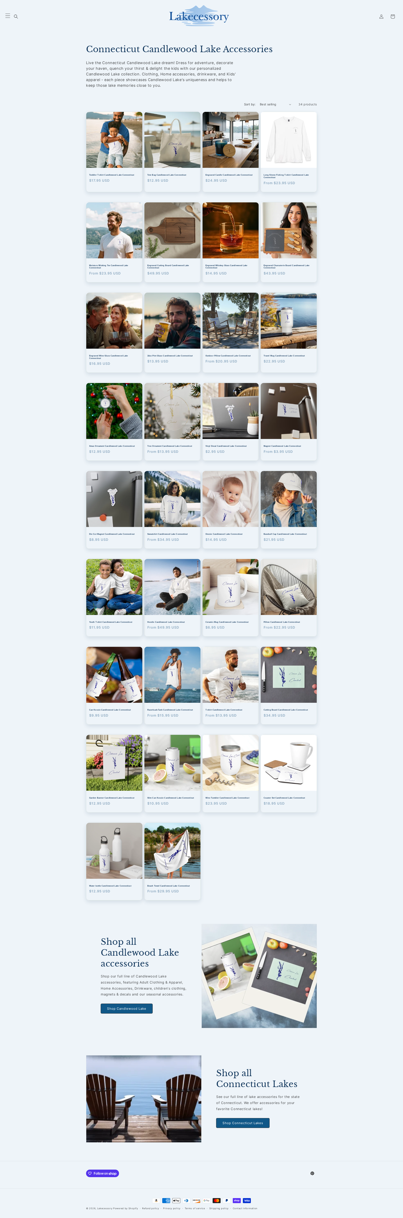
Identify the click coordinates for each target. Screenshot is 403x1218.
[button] (16, 16)
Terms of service (195, 1208)
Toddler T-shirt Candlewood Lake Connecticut (111, 175)
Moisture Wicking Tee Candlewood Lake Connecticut (108, 266)
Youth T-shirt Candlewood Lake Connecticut (110, 622)
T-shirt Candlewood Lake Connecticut (223, 710)
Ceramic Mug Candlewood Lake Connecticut (227, 622)
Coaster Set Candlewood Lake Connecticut (284, 798)
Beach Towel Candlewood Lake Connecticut (168, 886)
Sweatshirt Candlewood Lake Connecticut (167, 534)
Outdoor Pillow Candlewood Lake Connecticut (228, 356)
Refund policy (150, 1208)
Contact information (245, 1208)
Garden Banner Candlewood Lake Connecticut (111, 798)
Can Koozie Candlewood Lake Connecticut (110, 710)
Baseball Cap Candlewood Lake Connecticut (285, 534)
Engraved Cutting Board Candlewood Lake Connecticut (168, 266)
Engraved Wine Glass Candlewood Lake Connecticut (108, 357)
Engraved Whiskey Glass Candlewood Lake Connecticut (226, 266)
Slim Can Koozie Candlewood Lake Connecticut (170, 798)
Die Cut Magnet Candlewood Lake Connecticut (112, 534)
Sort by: (250, 104)
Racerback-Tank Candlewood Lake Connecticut (170, 710)
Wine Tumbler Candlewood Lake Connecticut (227, 798)
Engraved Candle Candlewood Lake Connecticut (229, 175)
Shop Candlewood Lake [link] (126, 1009)
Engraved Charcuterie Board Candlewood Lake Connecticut (286, 266)
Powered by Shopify (125, 1208)
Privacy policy (172, 1208)
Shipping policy (219, 1208)
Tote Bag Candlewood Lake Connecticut (166, 175)
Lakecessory (105, 1208)
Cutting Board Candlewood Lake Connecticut (286, 710)
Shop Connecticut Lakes (242, 1123)
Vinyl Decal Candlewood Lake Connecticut (226, 446)
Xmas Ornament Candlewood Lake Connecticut (112, 446)
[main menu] (7, 16)
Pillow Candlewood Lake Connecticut (282, 622)
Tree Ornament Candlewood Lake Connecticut (169, 446)
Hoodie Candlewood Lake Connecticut (166, 622)
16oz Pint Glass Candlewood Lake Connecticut (170, 356)
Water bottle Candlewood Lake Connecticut (110, 886)
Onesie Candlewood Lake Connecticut (223, 534)
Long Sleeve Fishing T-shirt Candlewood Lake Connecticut (286, 176)
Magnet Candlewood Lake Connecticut (282, 446)
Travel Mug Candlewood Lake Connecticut (284, 356)
